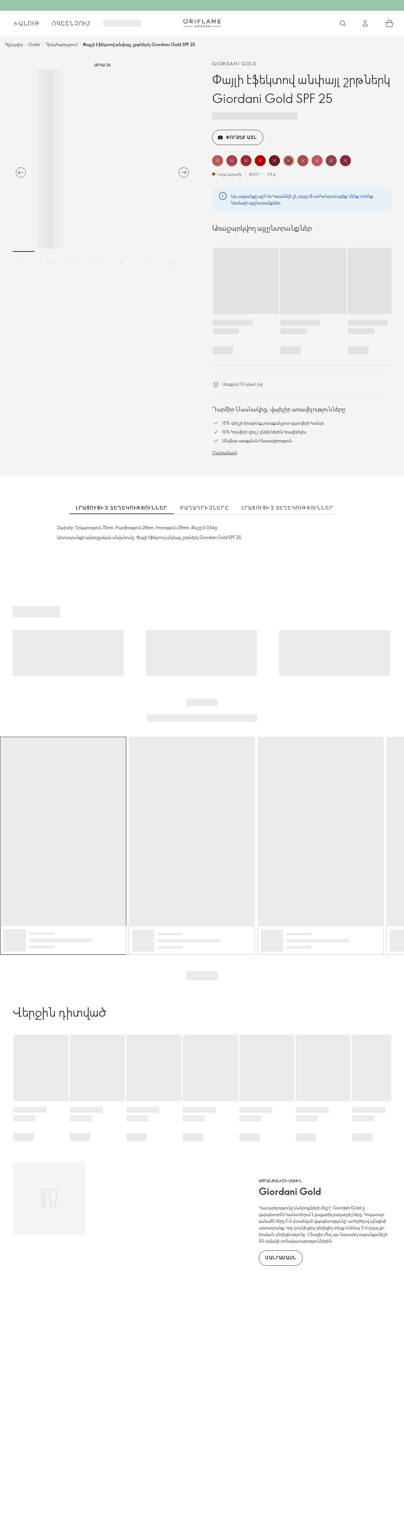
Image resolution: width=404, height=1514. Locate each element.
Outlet (34, 44)
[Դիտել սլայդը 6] (147, 262)
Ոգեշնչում (71, 23)
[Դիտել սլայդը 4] (97, 262)
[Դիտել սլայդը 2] (48, 262)
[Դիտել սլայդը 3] (73, 262)
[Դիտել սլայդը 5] (122, 262)
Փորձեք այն (241, 137)
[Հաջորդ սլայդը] (184, 172)
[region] (102, 159)
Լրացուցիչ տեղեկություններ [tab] (122, 507)
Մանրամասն (224, 453)
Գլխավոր (14, 44)
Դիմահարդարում (61, 44)
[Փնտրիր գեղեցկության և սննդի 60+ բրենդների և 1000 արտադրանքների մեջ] (343, 23)
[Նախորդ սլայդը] (21, 172)
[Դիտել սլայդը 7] (171, 262)
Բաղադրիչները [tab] (204, 507)
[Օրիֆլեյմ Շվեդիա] (202, 23)
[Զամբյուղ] (389, 23)
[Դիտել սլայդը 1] (24, 262)
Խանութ (26, 23)
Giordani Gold (234, 64)
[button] (217, 160)
